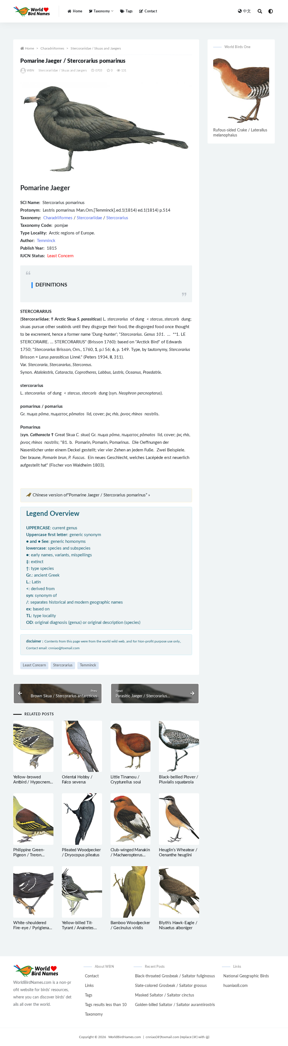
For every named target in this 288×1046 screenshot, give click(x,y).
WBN (30, 70)
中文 (247, 11)
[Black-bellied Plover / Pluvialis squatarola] (179, 746)
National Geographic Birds (246, 976)
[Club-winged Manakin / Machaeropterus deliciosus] (131, 819)
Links (89, 986)
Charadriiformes (52, 48)
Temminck (46, 241)
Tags (129, 11)
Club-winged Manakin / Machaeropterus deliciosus (130, 855)
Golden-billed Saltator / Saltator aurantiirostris (175, 1005)
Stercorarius (117, 218)
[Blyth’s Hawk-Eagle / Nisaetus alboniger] (179, 892)
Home (77, 11)
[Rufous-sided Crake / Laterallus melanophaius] (241, 90)
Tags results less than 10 (106, 1005)
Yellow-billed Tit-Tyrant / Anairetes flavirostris (78, 928)
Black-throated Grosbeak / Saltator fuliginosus (175, 976)
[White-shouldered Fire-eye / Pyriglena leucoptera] (33, 892)
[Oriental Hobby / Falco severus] (82, 746)
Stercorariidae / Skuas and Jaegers (96, 48)
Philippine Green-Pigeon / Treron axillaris (29, 855)
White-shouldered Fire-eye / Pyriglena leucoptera (31, 928)
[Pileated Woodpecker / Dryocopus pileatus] (82, 819)
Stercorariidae (89, 218)
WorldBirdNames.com (124, 1037)
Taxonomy (94, 1014)
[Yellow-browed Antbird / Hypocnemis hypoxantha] (33, 746)
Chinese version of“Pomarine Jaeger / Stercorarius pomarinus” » (91, 495)
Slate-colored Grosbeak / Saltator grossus (171, 986)
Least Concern (34, 665)
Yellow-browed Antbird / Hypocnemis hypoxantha (33, 782)
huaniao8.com (235, 986)
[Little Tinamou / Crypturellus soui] (131, 746)
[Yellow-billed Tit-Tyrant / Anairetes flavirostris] (82, 892)
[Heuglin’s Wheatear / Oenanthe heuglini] (179, 819)
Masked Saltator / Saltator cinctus (164, 995)
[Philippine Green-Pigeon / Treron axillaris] (33, 819)
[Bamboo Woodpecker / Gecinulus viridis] (131, 892)
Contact (151, 11)
